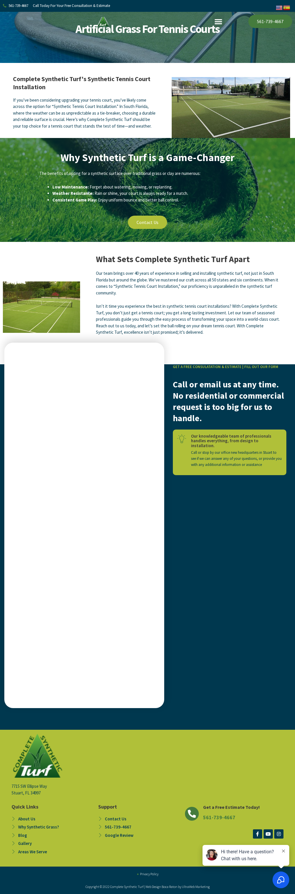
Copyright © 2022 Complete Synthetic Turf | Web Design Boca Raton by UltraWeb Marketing (148, 886)
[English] (279, 7)
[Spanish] (287, 7)
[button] (218, 21)
